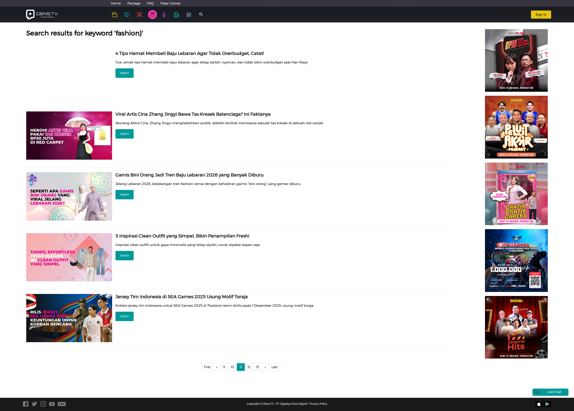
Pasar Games (170, 3)
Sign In (541, 15)
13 (257, 367)
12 (249, 367)
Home (116, 3)
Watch (124, 73)
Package (133, 3)
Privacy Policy (318, 403)
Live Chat (554, 392)
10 (232, 367)
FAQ (150, 3)
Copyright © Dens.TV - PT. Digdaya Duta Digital (277, 403)
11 (241, 367)
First (207, 367)
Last (275, 367)
